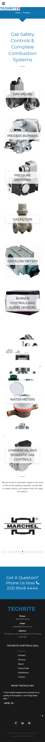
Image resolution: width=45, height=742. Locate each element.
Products (26, 13)
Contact (21, 677)
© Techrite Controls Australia (21, 733)
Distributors (23, 673)
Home (17, 13)
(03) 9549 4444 (22, 619)
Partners (22, 655)
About (21, 664)
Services (21, 660)
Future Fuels (23, 668)
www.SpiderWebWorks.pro (22, 736)
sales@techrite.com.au (22, 627)
